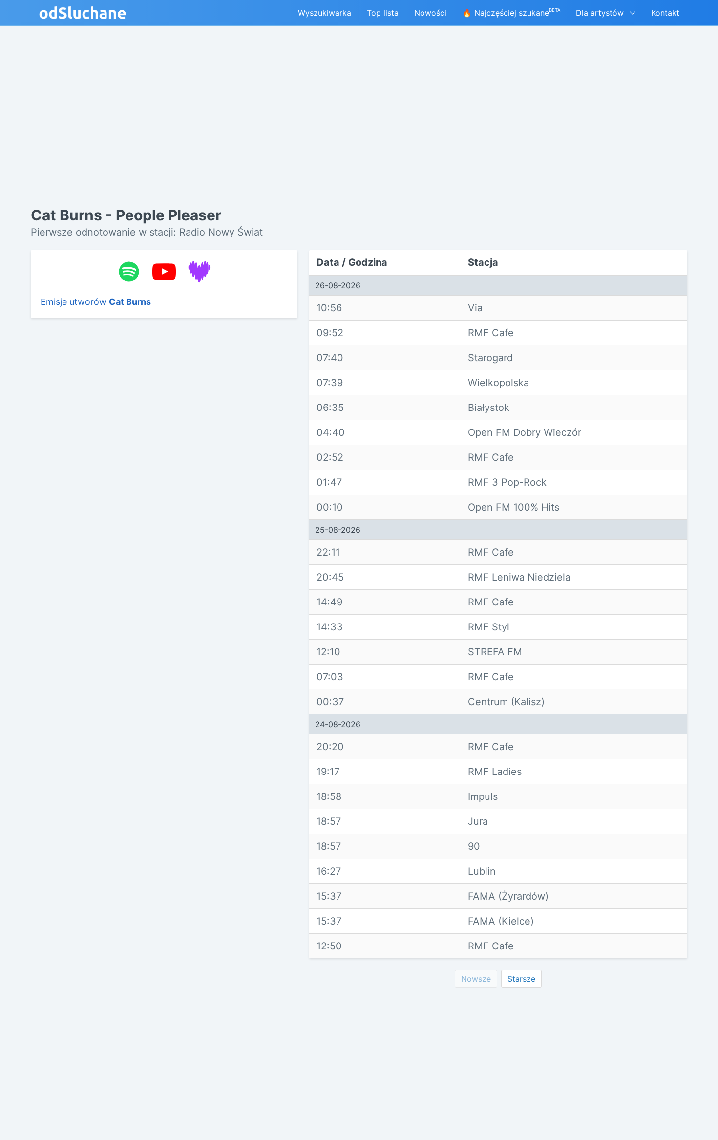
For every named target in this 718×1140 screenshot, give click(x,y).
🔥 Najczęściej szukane (511, 12)
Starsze (521, 979)
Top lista (383, 13)
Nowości (430, 13)
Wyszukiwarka (324, 13)
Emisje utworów (96, 302)
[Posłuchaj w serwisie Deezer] (199, 271)
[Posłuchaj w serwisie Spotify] (129, 271)
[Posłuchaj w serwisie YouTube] (164, 271)
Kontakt (665, 13)
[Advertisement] (164, 476)
